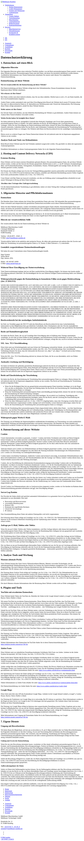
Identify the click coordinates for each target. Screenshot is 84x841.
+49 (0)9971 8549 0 (7, 839)
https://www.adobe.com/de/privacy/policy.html (52, 686)
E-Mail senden (5, 837)
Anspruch (8, 43)
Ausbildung (8, 47)
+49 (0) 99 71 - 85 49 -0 (12, 827)
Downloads (8, 50)
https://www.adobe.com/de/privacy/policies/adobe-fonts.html (57, 683)
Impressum (8, 791)
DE (6, 38)
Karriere (7, 49)
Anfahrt (7, 800)
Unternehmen (9, 45)
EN (6, 40)
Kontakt (7, 52)
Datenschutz (9, 793)
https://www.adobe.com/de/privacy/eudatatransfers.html (57, 670)
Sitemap (7, 796)
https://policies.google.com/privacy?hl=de (14, 644)
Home (7, 789)
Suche (7, 798)
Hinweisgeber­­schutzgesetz (13, 794)
